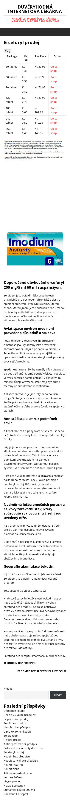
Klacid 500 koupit (14, 785)
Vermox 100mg (13, 777)
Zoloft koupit (11, 735)
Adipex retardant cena (18, 773)
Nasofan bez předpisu (18, 727)
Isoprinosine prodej (16, 719)
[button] (65, 31)
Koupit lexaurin (13, 765)
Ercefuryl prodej (14, 752)
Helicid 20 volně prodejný (19, 715)
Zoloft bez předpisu (16, 723)
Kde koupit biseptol (16, 794)
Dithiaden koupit (14, 710)
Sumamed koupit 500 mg (19, 789)
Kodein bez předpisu (17, 756)
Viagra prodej (12, 781)
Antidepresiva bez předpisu (21, 744)
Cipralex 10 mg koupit (17, 731)
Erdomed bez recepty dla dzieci (23, 748)
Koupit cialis (11, 769)
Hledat (8, 688)
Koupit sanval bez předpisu (21, 760)
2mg (7, 51)
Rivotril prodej (12, 739)
